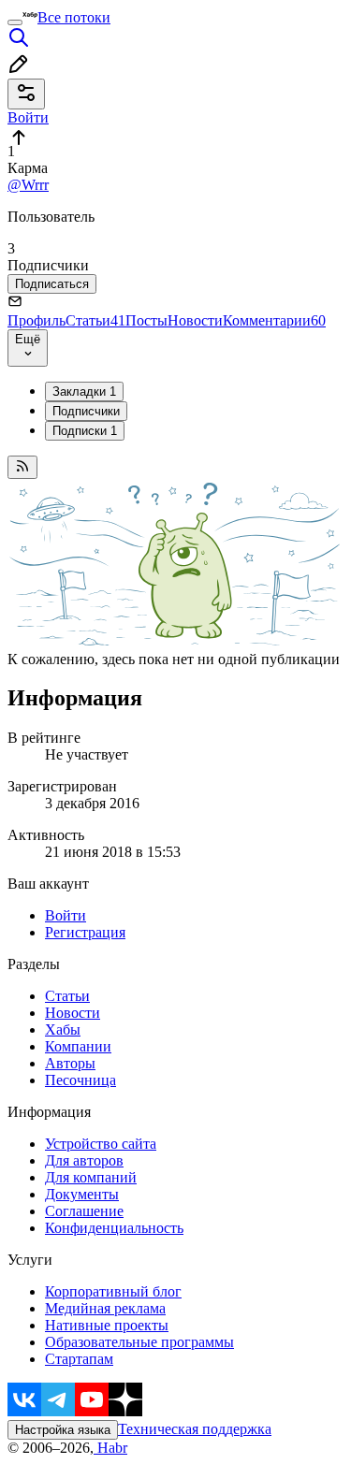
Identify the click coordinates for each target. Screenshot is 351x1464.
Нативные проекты (106, 1325)
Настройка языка (62, 1430)
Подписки (84, 431)
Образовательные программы (139, 1342)
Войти (65, 915)
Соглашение (84, 1211)
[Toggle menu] (14, 22)
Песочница (80, 1080)
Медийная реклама (105, 1308)
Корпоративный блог (113, 1291)
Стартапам (79, 1359)
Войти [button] (28, 117)
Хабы (62, 1029)
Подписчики (86, 411)
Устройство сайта (100, 1144)
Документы (82, 1194)
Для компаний (91, 1177)
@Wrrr (28, 185)
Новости (195, 320)
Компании (78, 1046)
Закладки (84, 391)
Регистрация (85, 932)
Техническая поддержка (194, 1429)
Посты (146, 320)
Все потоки (73, 17)
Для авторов (84, 1160)
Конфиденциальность (114, 1228)
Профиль (36, 320)
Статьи (95, 320)
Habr (110, 1448)
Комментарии (274, 320)
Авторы (70, 1063)
